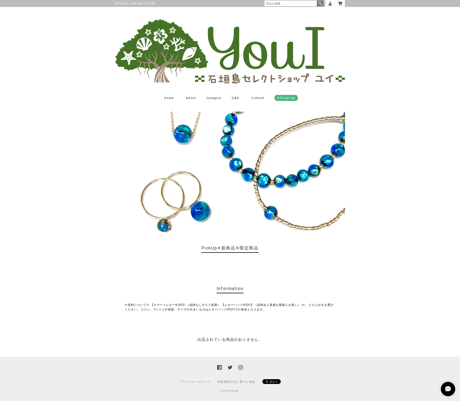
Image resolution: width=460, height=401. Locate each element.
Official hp (286, 98)
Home (169, 98)
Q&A (235, 98)
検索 (320, 3)
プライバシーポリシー (195, 382)
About (191, 98)
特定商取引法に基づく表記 (236, 382)
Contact (257, 98)
